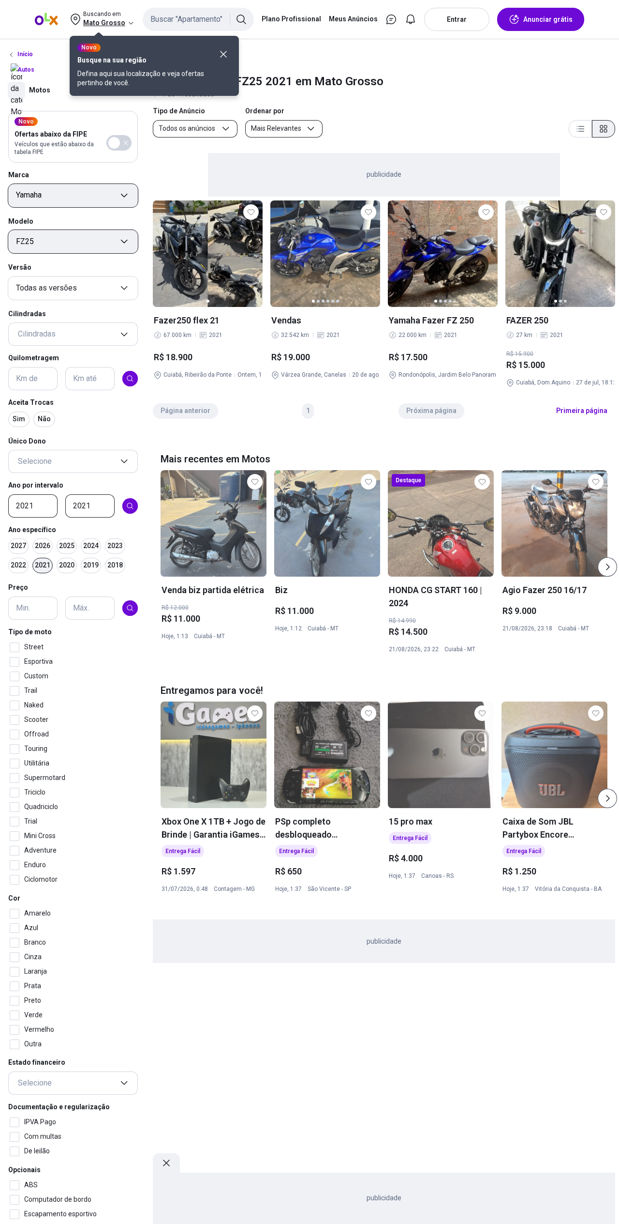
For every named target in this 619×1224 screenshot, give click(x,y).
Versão (19, 267)
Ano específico (32, 530)
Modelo (20, 221)
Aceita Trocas (31, 402)
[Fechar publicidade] (166, 1163)
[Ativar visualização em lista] (580, 129)
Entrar (457, 19)
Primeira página (581, 410)
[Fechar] (223, 54)
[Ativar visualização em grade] (603, 129)
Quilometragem (33, 358)
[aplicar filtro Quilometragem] (130, 378)
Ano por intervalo (35, 485)
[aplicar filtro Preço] (130, 608)
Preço (18, 588)
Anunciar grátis (548, 19)
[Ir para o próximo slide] (607, 567)
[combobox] (198, 19)
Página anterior (185, 410)
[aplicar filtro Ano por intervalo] (130, 506)
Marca (18, 175)
